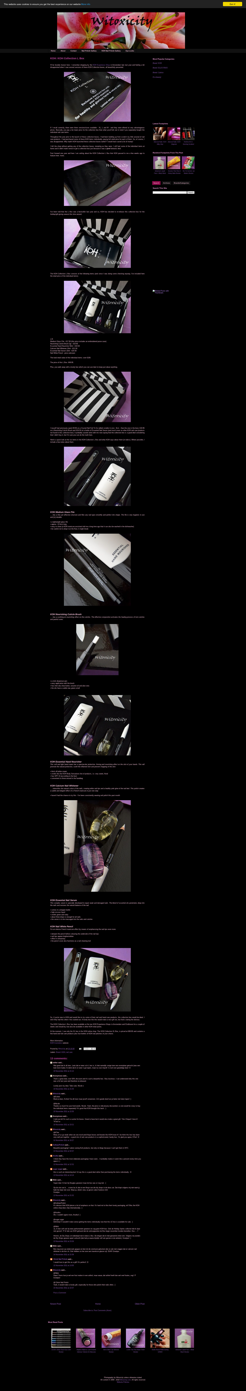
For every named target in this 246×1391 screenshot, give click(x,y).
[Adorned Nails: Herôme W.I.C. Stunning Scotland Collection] (188, 139)
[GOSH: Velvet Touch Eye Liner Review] (61, 1347)
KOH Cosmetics (56, 1043)
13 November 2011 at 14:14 (63, 1175)
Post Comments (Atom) (102, 1310)
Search (156, 183)
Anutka (55, 1156)
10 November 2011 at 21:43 (63, 1089)
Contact (73, 51)
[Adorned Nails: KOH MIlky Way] (159, 139)
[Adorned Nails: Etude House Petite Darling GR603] (160, 1347)
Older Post (140, 1304)
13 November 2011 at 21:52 (63, 1195)
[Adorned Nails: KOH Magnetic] (173, 139)
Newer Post (55, 1304)
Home (53, 51)
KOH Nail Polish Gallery (111, 51)
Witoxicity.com (125, 1380)
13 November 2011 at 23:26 (63, 1241)
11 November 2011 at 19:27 (63, 1140)
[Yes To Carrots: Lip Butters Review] (188, 168)
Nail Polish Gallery (89, 51)
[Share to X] (89, 1049)
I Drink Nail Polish (60, 1259)
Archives (166, 183)
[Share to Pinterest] (94, 1049)
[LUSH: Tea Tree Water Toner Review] (135, 1347)
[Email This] (85, 1049)
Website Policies (123, 1382)
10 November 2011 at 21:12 (63, 1071)
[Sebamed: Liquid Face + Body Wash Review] (159, 168)
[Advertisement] (172, 100)
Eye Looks (130, 51)
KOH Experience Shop (101, 65)
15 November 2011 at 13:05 (63, 1265)
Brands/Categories (181, 183)
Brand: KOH (60, 1052)
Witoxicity (62, 1049)
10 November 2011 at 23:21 (63, 1125)
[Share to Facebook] (92, 1049)
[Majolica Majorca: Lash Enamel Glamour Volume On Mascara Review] (85, 1347)
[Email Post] (80, 1049)
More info (85, 4)
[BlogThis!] (87, 1049)
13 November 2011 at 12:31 (63, 1164)
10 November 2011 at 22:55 (63, 1111)
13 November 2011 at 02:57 (63, 1151)
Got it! (232, 4)
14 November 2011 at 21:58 (63, 1254)
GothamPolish (58, 1145)
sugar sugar (57, 1169)
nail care (69, 1052)
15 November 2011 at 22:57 (63, 1288)
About (63, 51)
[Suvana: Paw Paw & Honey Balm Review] (173, 168)
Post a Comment (59, 1293)
